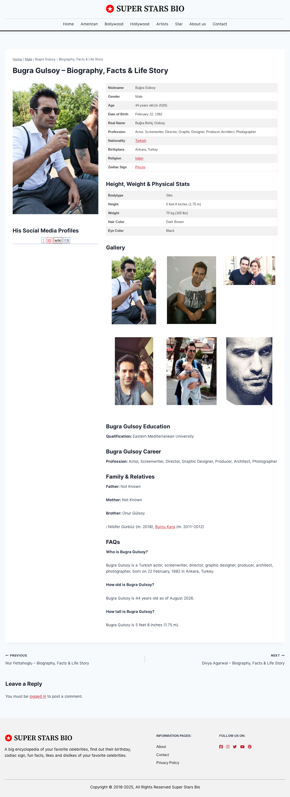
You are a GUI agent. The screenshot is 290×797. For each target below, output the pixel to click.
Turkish (140, 140)
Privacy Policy (167, 763)
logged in (37, 696)
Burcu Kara (165, 526)
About (161, 747)
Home (68, 24)
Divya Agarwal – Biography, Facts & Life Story (243, 660)
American (89, 24)
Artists (162, 24)
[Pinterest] (251, 747)
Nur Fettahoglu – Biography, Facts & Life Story (47, 660)
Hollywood (140, 24)
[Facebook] (222, 747)
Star (179, 24)
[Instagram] (229, 747)
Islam (139, 158)
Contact (220, 24)
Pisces (140, 167)
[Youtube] (243, 747)
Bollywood (114, 24)
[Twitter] (236, 747)
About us (197, 24)
